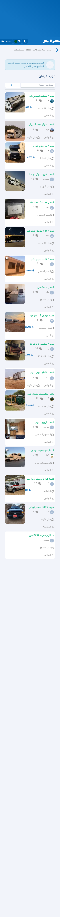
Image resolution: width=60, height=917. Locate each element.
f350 (28, 50)
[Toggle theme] (25, 41)
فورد (49, 50)
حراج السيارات (39, 50)
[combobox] (38, 85)
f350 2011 (19, 50)
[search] (12, 85)
